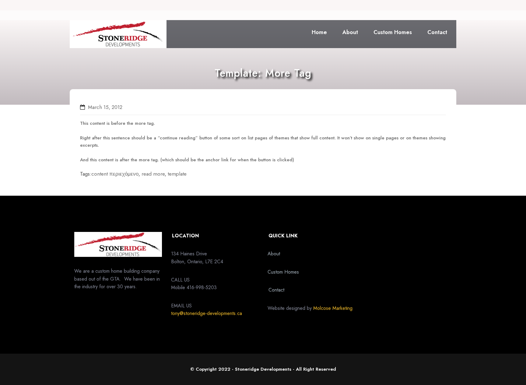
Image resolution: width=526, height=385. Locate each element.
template (177, 173)
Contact (437, 32)
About (350, 32)
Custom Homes (392, 32)
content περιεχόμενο (115, 173)
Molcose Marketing (332, 308)
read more (153, 173)
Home (319, 32)
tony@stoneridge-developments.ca (206, 313)
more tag (144, 123)
